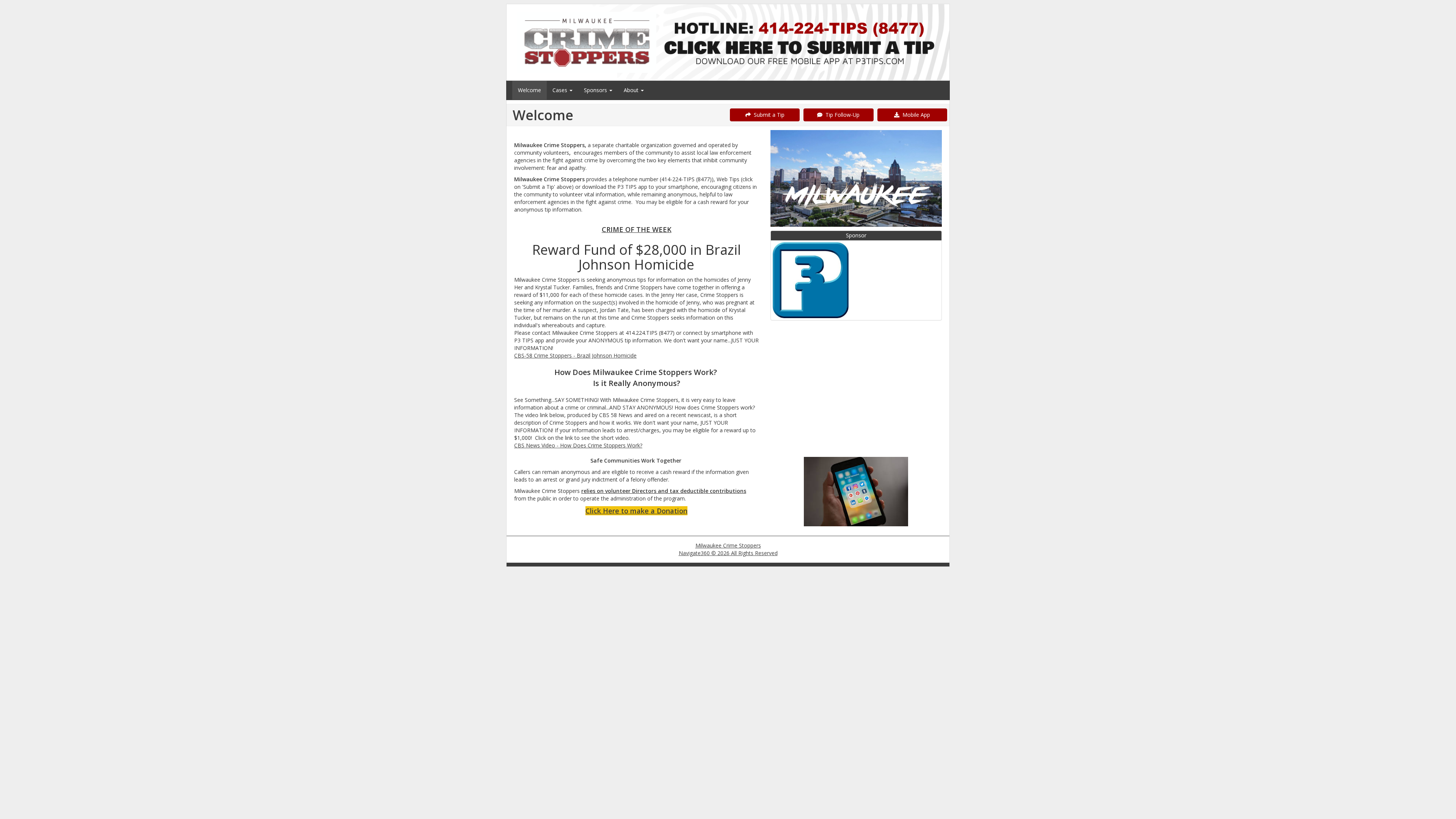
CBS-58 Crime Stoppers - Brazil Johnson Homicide (575, 355)
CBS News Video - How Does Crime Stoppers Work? (578, 445)
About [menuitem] (632, 90)
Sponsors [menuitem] (596, 90)
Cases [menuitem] (560, 90)
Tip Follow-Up (841, 114)
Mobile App (914, 114)
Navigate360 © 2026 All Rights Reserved (728, 553)
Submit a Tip (767, 114)
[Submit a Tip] (728, 42)
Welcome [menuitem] (529, 90)
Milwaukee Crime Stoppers (728, 545)
